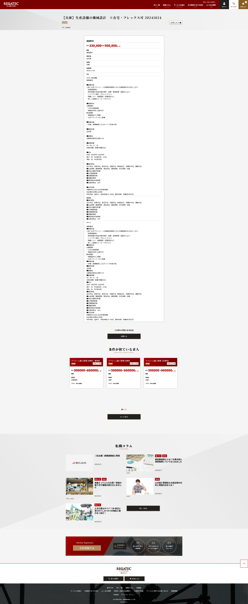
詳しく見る (143, 508)
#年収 (67, 499)
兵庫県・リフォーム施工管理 (119, 360)
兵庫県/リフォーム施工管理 (82, 360)
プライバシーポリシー (128, 595)
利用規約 (116, 595)
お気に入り (96, 363)
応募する (124, 336)
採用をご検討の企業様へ (209, 2)
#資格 (128, 473)
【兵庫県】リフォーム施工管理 (158, 360)
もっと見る (124, 417)
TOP (63, 27)
